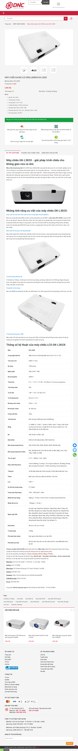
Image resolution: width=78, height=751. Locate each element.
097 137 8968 (20, 710)
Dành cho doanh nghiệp (12, 684)
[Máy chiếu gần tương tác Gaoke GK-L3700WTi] (62, 624)
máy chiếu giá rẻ (8, 601)
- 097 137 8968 (28, 724)
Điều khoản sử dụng (11, 687)
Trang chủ (8, 655)
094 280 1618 (21, 712)
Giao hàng (43, 659)
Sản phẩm (8, 659)
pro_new (6, 604)
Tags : (5, 595)
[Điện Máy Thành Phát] (15, 5)
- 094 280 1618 (28, 730)
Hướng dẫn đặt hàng (46, 664)
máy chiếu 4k (29, 598)
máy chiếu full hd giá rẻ (54, 598)
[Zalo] (75, 450)
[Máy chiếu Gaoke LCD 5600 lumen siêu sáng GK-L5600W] (15, 624)
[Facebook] (75, 445)
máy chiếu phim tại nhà (48, 601)
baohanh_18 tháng (16, 604)
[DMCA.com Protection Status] (5, 750)
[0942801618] (75, 455)
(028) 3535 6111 (18, 730)
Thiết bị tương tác (18, 587)
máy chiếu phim (34, 601)
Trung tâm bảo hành (46, 669)
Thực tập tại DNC (10, 682)
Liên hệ (7, 664)
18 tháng (54, 91)
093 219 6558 (34, 710)
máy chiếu (20, 598)
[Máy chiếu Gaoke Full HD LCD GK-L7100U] (39, 624)
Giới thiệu (7, 657)
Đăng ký (62, 7)
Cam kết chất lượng (11, 691)
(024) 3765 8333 (18, 724)
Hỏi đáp (42, 671)
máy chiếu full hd (40, 598)
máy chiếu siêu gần (63, 601)
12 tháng (48, 91)
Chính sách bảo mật (11, 689)
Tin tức (7, 662)
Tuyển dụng (44, 657)
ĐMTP (38, 747)
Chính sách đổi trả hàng (47, 666)
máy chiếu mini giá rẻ (22, 601)
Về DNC (7, 680)
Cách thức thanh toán (47, 662)
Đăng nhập (56, 7)
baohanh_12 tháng (9, 598)
